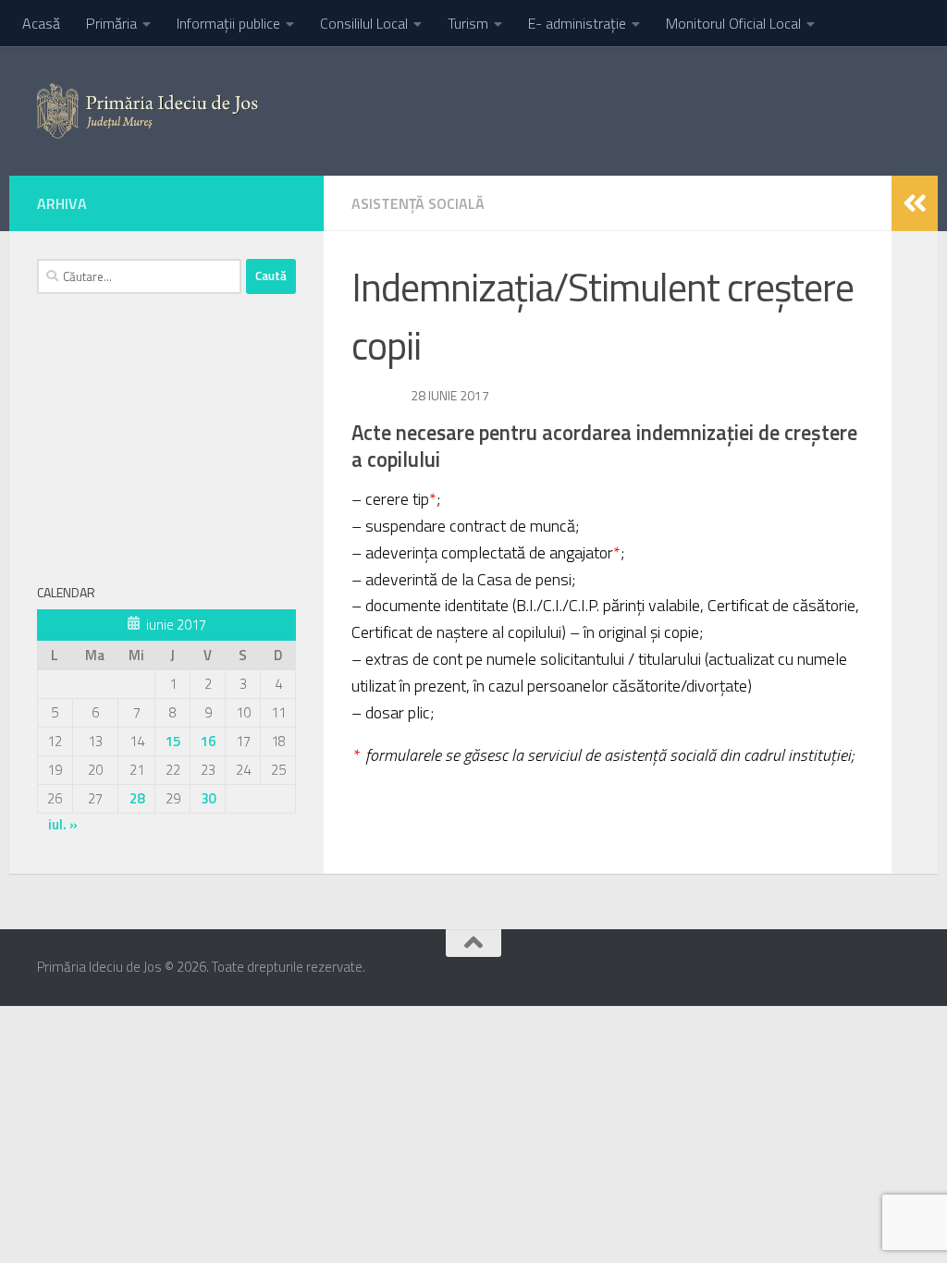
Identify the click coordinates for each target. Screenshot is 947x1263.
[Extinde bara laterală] (915, 203)
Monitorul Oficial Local (733, 23)
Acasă (41, 23)
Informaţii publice (228, 23)
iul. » (63, 824)
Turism (468, 23)
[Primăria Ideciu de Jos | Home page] (147, 111)
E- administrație (577, 23)
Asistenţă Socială (418, 203)
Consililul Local (364, 23)
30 (208, 798)
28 (136, 798)
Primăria (111, 23)
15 (173, 741)
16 (208, 741)
